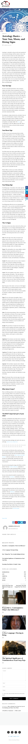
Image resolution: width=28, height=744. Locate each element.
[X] (6, 537)
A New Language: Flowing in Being (10, 550)
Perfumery (12, 491)
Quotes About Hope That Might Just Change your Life (7, 587)
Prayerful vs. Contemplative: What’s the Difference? (13, 545)
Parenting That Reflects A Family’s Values (11, 564)
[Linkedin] (9, 537)
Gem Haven (11, 476)
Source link (4, 518)
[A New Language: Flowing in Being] (14, 622)
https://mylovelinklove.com (13, 528)
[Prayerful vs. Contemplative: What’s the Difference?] (14, 597)
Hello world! (18, 710)
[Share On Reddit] (13, 522)
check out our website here (12, 441)
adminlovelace (7, 45)
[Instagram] (12, 732)
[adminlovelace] (3, 45)
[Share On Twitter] (21, 522)
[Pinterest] (16, 732)
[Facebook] (3, 537)
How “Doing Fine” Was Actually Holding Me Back (13, 554)
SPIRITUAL (4, 33)
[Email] (12, 537)
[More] (21, 537)
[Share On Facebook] (24, 522)
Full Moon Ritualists (13, 466)
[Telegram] (18, 537)
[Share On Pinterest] (16, 522)
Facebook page (15, 508)
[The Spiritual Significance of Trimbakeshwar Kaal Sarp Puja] (14, 648)
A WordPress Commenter (7, 710)
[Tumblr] (15, 537)
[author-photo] (3, 612)
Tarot (19, 121)
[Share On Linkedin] (19, 522)
